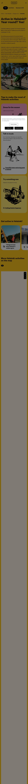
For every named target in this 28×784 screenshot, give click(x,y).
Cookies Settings (14, 124)
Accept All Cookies (19, 128)
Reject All (9, 128)
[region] (14, 124)
